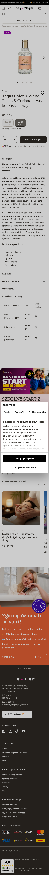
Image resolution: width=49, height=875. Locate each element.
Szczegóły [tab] (20, 412)
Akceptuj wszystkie (24, 458)
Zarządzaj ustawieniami (24, 467)
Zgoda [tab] (7, 412)
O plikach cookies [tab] (37, 412)
